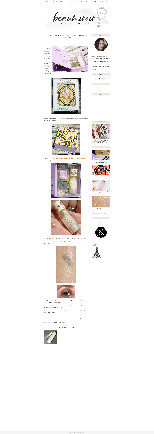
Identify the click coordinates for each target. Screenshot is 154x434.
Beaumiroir (74, 432)
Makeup (53, 322)
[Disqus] (66, 367)
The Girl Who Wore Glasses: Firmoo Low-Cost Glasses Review (101, 162)
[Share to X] (83, 319)
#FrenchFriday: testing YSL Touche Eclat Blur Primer (101, 208)
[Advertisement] (99, 109)
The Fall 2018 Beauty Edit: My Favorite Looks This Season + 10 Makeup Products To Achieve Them (101, 141)
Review (64, 322)
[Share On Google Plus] (87, 319)
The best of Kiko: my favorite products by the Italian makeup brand (101, 177)
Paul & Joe (59, 322)
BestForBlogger (82, 432)
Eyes (48, 322)
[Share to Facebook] (81, 319)
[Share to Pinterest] (85, 319)
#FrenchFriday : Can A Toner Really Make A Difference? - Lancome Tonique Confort (101, 193)
